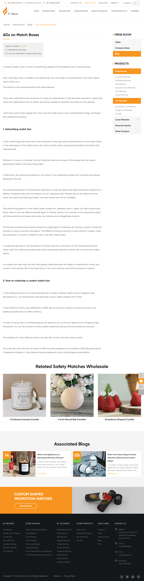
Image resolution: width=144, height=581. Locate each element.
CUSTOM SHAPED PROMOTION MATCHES (33, 496)
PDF (99, 544)
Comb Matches (121, 95)
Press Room (90, 3)
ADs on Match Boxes (45, 24)
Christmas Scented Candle (24, 419)
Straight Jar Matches (123, 110)
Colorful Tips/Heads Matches (36, 530)
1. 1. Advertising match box (15, 50)
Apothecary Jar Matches (125, 107)
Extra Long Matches (33, 544)
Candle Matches (63, 544)
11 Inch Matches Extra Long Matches (39, 555)
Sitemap (57, 576)
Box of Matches (82, 537)
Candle (118, 114)
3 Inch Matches (31, 537)
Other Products (119, 11)
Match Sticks (81, 530)
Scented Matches (32, 548)
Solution (103, 3)
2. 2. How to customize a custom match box (23, 53)
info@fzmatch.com (33, 3)
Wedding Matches (63, 562)
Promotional (48, 11)
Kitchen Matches (63, 548)
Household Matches (64, 551)
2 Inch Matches (31, 533)
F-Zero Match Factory (23, 576)
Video (118, 42)
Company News (122, 48)
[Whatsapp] (141, 375)
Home (36, 11)
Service (114, 3)
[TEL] (141, 386)
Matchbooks (120, 84)
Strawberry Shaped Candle (119, 419)
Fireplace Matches (63, 540)
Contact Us (76, 3)
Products (122, 63)
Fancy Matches (62, 558)
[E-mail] (141, 381)
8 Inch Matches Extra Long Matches (38, 551)
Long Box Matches (122, 77)
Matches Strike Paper (84, 533)
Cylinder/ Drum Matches (125, 88)
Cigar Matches (62, 555)
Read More (41, 474)
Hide (23, 46)
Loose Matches (81, 11)
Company (135, 11)
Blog (30, 24)
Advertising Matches (64, 530)
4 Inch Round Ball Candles (72, 419)
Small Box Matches (123, 80)
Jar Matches (64, 11)
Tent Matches (120, 91)
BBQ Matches (62, 537)
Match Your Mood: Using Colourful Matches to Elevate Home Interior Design (122, 457)
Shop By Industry (99, 11)
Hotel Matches (62, 533)
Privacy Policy (69, 576)
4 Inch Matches (31, 540)
